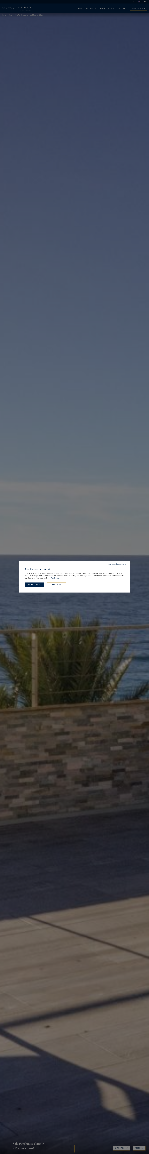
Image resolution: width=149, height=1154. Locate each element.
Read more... (55, 578)
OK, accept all (34, 585)
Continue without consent (117, 564)
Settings (56, 585)
